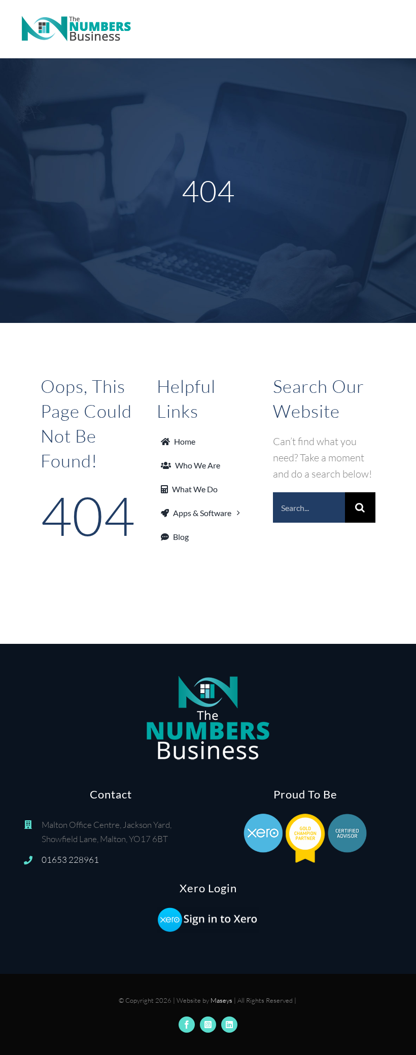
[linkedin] (229, 1024)
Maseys (221, 1000)
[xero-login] (208, 911)
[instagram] (208, 1024)
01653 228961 (70, 859)
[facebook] (187, 1024)
